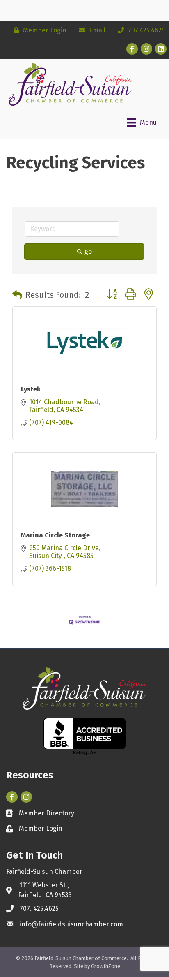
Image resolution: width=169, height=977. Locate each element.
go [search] (88, 251)
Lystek (31, 389)
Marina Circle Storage (55, 535)
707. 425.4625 (39, 908)
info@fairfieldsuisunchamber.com (71, 924)
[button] (17, 294)
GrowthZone (105, 966)
